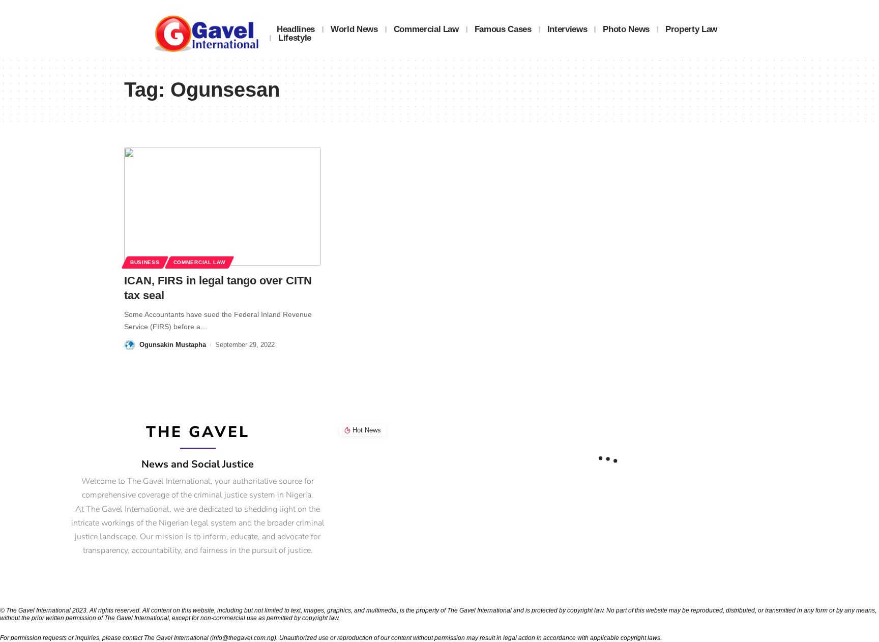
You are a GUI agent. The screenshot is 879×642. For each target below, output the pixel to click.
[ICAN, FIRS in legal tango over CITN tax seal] (222, 207)
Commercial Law (199, 262)
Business (145, 262)
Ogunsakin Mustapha (172, 344)
